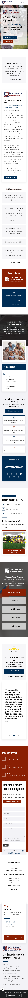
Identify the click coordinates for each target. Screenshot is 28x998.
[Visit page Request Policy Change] (14, 627)
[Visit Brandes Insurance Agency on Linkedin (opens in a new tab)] (8, 932)
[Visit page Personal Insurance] (14, 350)
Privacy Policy (11, 982)
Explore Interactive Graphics (14, 871)
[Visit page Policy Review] (14, 619)
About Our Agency (14, 879)
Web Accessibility (14, 894)
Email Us (9, 925)
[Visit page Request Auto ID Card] (14, 601)
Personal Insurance (10, 367)
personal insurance (14, 329)
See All (7, 388)
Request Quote (14, 869)
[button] (24, 2)
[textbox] (14, 529)
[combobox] (14, 529)
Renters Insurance (11, 381)
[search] (18, 2)
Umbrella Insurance (11, 386)
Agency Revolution (13, 979)
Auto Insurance (10, 379)
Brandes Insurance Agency (13, 24)
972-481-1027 (10, 923)
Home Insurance (10, 376)
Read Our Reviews (14, 884)
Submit (6, 846)
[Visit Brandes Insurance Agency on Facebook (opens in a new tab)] (5, 932)
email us (17, 854)
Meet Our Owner (14, 881)
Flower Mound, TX (15, 297)
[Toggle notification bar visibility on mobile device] (2, 989)
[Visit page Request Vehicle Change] (14, 610)
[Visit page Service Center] (14, 593)
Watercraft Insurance (11, 384)
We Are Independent (14, 886)
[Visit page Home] (6, 2)
